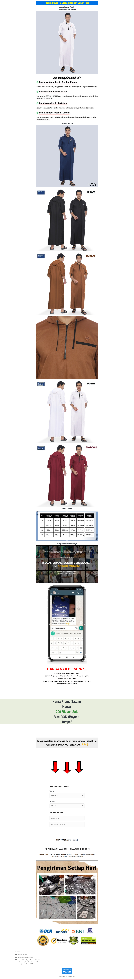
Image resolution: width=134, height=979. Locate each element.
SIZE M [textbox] (53, 806)
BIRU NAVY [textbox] (55, 796)
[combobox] (67, 795)
